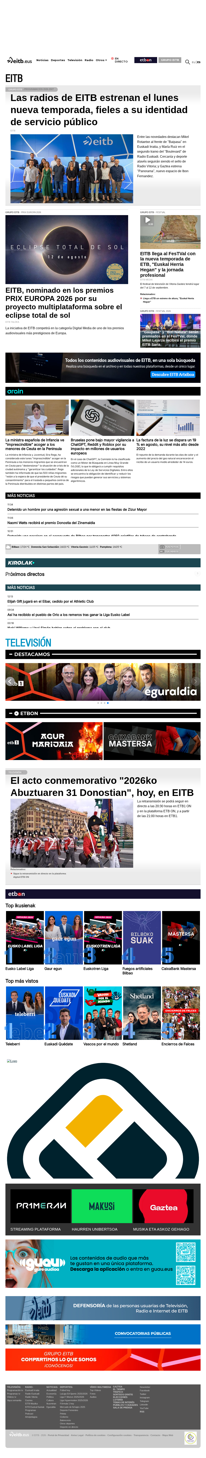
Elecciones (120, 1397)
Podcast (29, 1413)
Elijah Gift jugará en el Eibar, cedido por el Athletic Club (50, 601)
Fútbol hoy (65, 1390)
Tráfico (118, 1392)
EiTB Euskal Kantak (34, 1407)
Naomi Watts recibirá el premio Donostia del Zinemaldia (51, 523)
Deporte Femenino (69, 1410)
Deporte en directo (69, 1427)
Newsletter (145, 1387)
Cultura (50, 1400)
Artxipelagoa (31, 1417)
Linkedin (144, 1404)
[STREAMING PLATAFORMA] (40, 1205)
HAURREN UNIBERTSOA (94, 1229)
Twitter (143, 1394)
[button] (98, 703)
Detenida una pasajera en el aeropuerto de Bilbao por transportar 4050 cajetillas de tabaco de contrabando (91, 536)
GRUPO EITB (170, 59)
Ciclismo (64, 1417)
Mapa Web (167, 1435)
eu (193, 62)
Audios (93, 1397)
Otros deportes (67, 1423)
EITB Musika (31, 1403)
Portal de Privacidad (58, 1435)
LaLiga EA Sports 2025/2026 (74, 1393)
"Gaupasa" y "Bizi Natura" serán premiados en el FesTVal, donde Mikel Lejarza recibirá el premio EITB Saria (170, 338)
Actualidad (51, 1390)
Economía (51, 1393)
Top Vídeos (95, 1390)
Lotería (118, 1400)
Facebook (145, 1390)
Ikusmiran (51, 1403)
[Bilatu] (187, 62)
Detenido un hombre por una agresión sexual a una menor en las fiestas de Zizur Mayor (77, 509)
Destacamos (32, 654)
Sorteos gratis (123, 1394)
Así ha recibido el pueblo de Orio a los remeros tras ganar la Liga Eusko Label (68, 615)
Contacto (155, 1435)
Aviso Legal (77, 1435)
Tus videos (171, 551)
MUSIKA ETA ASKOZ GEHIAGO (161, 1229)
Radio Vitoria (31, 1397)
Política (50, 1397)
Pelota (63, 1413)
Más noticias (21, 495)
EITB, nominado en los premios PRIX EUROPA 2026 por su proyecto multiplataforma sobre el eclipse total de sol (63, 302)
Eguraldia (51, 1407)
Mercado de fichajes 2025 (72, 1407)
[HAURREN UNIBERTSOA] (102, 1205)
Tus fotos (172, 547)
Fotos (93, 1393)
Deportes (58, 60)
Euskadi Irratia (32, 1390)
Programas (30, 1410)
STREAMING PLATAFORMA (35, 1229)
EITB (14, 78)
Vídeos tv (11, 1397)
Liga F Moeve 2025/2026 (72, 1397)
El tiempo (119, 1389)
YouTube (144, 1408)
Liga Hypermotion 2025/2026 (74, 1400)
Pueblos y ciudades (125, 1405)
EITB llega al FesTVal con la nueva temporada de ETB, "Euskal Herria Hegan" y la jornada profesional (168, 264)
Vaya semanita (14, 1400)
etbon (29, 713)
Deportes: (66, 1387)
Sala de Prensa (122, 1407)
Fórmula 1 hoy (67, 1403)
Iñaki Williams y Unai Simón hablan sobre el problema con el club (58, 628)
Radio (89, 60)
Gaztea (28, 1400)
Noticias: (52, 1387)
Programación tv (15, 1390)
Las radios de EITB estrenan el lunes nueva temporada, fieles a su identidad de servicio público (99, 109)
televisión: (14, 1387)
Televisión (74, 60)
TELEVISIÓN (28, 643)
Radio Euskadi (32, 1393)
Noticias (42, 60)
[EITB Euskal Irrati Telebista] (19, 60)
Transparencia (141, 1435)
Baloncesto (65, 1420)
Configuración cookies (119, 1435)
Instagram (145, 1397)
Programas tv (13, 1393)
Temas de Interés (123, 1402)
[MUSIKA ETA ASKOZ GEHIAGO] (163, 1205)
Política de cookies (95, 1435)
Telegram (144, 1401)
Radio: (29, 1387)
